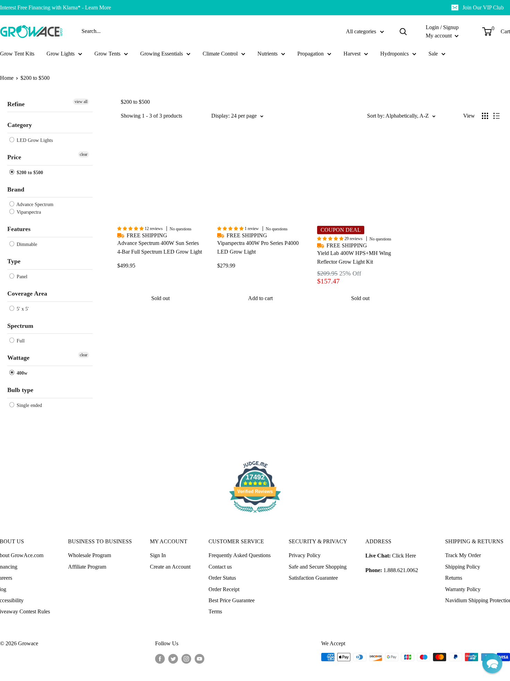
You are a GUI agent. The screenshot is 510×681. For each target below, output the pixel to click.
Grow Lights (60, 54)
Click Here (404, 556)
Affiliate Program (87, 567)
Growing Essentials (161, 54)
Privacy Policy (305, 555)
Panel (21, 276)
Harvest (351, 54)
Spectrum (20, 325)
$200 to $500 (35, 78)
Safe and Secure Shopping (318, 567)
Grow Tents (107, 54)
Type (13, 261)
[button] (492, 663)
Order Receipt (224, 589)
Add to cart (260, 298)
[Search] (403, 31)
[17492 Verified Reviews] (255, 514)
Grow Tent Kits (17, 54)
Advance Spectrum (34, 204)
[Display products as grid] (485, 116)
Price (14, 157)
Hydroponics (394, 54)
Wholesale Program (89, 555)
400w (21, 373)
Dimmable (26, 244)
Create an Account (170, 567)
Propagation (310, 54)
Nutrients (267, 54)
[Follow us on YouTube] (199, 658)
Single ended (28, 405)
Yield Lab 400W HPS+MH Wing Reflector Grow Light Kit (354, 257)
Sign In (158, 555)
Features (19, 228)
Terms (215, 611)
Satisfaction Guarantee (313, 578)
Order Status (222, 578)
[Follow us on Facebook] (160, 658)
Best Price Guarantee (232, 600)
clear (83, 154)
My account (439, 36)
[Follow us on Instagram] (186, 658)
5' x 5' (22, 309)
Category (19, 124)
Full (20, 340)
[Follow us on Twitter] (173, 658)
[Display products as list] (496, 116)
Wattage (18, 357)
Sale (433, 54)
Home (7, 78)
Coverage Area (27, 293)
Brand (15, 189)
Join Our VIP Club (483, 7)
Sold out (160, 298)
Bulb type (20, 389)
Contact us (220, 567)
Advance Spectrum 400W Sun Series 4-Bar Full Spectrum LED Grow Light (159, 247)
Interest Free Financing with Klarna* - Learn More (55, 7)
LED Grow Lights (34, 140)
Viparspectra (28, 212)
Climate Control (220, 54)
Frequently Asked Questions (240, 555)
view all (81, 101)
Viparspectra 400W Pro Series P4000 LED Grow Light (258, 247)
